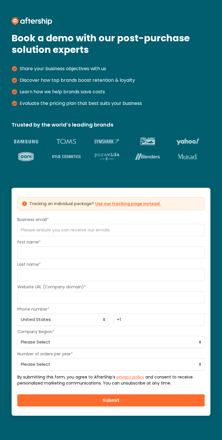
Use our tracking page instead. (128, 204)
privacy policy (130, 377)
